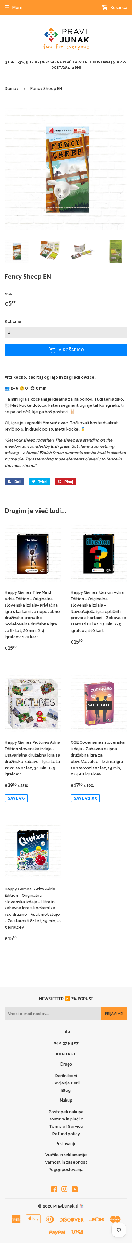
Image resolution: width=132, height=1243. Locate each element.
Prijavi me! (114, 1013)
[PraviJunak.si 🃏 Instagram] (64, 1190)
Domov (11, 88)
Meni (17, 7)
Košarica (118, 7)
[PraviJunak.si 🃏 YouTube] (75, 1190)
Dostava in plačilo (66, 1119)
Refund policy (66, 1133)
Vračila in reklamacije (66, 1155)
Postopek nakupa (66, 1111)
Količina (13, 321)
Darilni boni (66, 1075)
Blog (66, 1090)
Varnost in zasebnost (66, 1162)
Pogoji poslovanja (66, 1169)
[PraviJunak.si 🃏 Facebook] (54, 1190)
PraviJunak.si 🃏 (68, 1206)
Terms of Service (66, 1126)
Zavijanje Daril (66, 1083)
